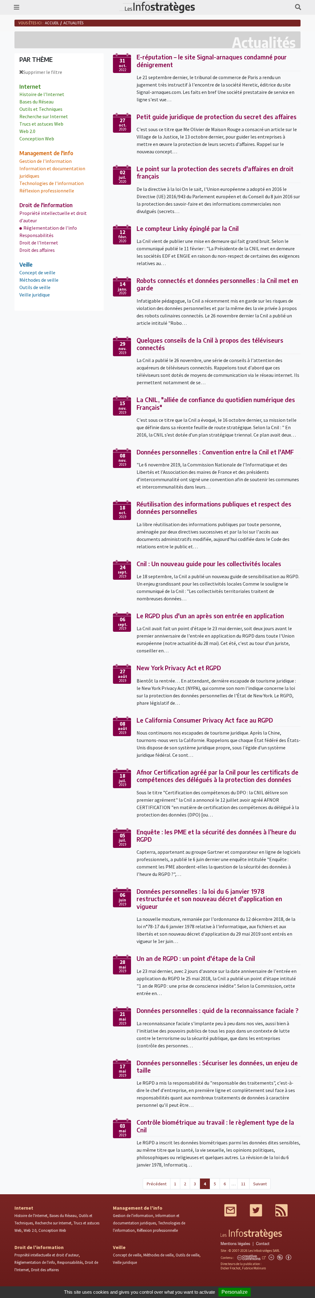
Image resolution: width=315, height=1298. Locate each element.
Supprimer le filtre (42, 72)
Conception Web (36, 138)
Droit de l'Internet (38, 243)
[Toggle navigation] (16, 7)
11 (243, 1184)
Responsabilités (36, 235)
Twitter (256, 1210)
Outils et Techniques (40, 109)
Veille (26, 264)
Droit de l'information (46, 205)
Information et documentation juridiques (52, 172)
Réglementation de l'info (50, 228)
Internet (30, 86)
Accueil (52, 22)
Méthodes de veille (38, 280)
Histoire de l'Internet (41, 94)
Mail (230, 1210)
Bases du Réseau (36, 102)
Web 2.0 (27, 131)
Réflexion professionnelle (46, 190)
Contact (262, 1243)
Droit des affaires (37, 250)
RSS (281, 1210)
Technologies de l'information (51, 183)
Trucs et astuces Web (41, 124)
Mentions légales (235, 1243)
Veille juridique (34, 295)
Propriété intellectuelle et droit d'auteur (53, 217)
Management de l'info (46, 153)
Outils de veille (34, 287)
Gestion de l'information (45, 161)
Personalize (234, 1292)
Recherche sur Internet (43, 116)
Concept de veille (37, 272)
